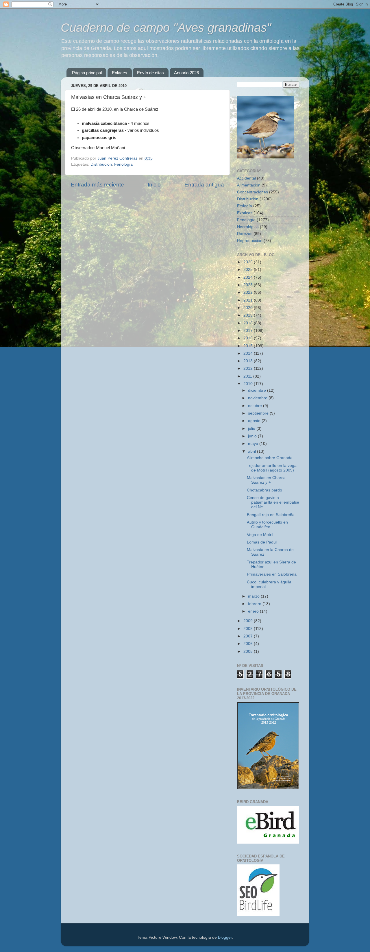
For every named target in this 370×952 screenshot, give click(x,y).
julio (252, 428)
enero (254, 611)
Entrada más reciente (97, 185)
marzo (254, 596)
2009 (248, 621)
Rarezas (244, 234)
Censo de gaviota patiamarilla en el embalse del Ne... (273, 502)
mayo (253, 443)
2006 (248, 644)
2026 (248, 262)
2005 (248, 651)
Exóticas (244, 213)
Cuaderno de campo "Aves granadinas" (166, 27)
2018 (248, 323)
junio (253, 436)
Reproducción (249, 241)
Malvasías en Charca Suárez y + (266, 480)
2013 (248, 361)
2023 (248, 285)
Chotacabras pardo (264, 490)
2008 (248, 628)
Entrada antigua (204, 185)
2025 (248, 269)
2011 (248, 376)
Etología (244, 206)
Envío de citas (150, 72)
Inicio (154, 185)
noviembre (258, 398)
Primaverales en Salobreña (272, 574)
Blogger (225, 937)
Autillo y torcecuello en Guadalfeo (267, 524)
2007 (248, 636)
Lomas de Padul (262, 542)
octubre (255, 406)
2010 (248, 384)
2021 (248, 300)
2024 (248, 277)
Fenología (123, 164)
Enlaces (119, 72)
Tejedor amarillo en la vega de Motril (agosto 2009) (272, 467)
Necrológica (248, 227)
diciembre (257, 390)
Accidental (246, 178)
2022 (248, 292)
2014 (248, 353)
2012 (248, 368)
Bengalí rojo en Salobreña (271, 515)
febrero (255, 604)
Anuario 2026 (186, 72)
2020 (248, 308)
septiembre (259, 413)
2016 (248, 338)
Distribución (101, 164)
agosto (255, 421)
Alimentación (248, 185)
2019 (248, 315)
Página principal (87, 72)
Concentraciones (252, 192)
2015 (248, 346)
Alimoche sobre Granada (270, 458)
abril (252, 451)
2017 (248, 330)
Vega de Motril (260, 535)
